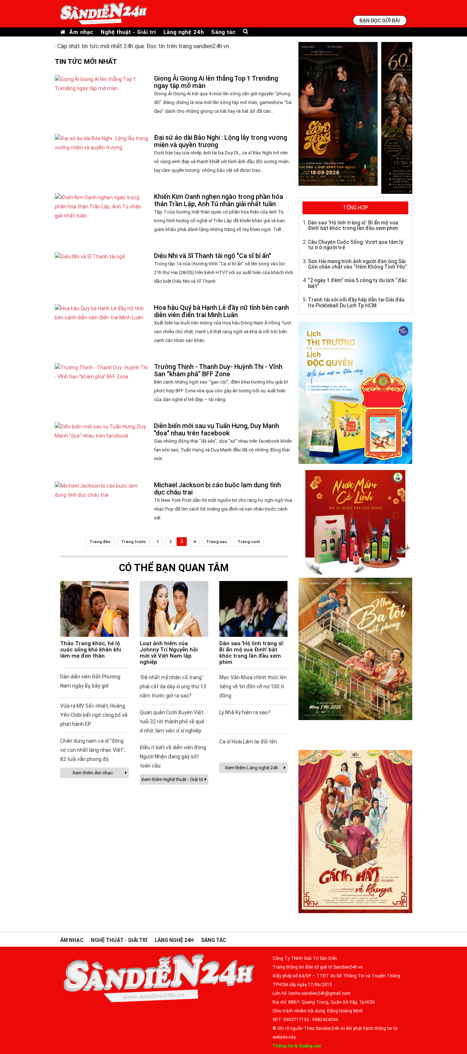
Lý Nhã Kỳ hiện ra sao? (244, 712)
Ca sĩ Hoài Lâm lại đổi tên (248, 742)
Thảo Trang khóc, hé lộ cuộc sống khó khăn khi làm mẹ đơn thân (90, 649)
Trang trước (133, 541)
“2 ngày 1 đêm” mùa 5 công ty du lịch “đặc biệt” (357, 283)
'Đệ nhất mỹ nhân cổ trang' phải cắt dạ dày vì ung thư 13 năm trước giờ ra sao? (173, 686)
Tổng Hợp (355, 208)
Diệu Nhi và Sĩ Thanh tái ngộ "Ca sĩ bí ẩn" (212, 255)
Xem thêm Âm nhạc (92, 773)
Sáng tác (223, 31)
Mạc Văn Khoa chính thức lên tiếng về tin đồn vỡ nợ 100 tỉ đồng (253, 686)
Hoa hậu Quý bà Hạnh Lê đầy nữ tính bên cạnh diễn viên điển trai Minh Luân (221, 311)
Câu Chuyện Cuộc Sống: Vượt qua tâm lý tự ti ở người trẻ (355, 244)
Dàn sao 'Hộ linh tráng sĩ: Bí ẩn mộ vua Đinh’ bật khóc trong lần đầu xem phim (251, 652)
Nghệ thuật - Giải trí (128, 31)
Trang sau (216, 541)
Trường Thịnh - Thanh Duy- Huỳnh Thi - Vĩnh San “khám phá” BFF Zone (218, 370)
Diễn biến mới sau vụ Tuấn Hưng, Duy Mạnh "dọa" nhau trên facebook (216, 429)
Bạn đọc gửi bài (379, 20)
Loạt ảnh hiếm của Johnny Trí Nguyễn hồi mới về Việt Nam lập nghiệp (169, 652)
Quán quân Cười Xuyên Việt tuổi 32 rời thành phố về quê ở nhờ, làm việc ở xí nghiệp (172, 721)
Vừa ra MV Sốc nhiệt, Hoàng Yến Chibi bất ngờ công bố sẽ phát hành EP (94, 715)
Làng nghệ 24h (183, 31)
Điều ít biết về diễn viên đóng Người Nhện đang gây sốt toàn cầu (173, 757)
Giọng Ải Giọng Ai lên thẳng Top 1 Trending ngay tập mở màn (216, 81)
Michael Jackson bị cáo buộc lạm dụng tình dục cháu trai (217, 488)
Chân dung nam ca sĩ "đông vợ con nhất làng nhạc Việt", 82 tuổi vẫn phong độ (93, 750)
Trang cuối (249, 541)
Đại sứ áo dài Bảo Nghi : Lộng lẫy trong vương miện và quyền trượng (220, 141)
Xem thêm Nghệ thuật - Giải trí (172, 779)
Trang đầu (100, 541)
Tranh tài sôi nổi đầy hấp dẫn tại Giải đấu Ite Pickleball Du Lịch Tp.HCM (356, 302)
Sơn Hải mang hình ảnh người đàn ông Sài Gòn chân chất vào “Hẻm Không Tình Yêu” (357, 264)
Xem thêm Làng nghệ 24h (251, 767)
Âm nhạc (81, 31)
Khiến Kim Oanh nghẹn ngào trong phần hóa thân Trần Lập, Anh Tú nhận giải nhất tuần (218, 200)
